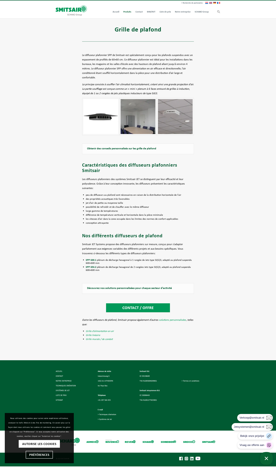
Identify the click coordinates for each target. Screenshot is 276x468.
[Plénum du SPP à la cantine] (175, 116)
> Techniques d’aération (107, 414)
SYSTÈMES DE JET (63, 390)
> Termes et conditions (190, 381)
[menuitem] (191, 3)
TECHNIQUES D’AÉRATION (66, 386)
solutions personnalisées (172, 320)
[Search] (213, 11)
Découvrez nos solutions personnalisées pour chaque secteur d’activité (129, 288)
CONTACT (59, 376)
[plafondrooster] (100, 116)
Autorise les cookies (39, 444)
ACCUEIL (59, 371)
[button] (217, 11)
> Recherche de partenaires (192, 3)
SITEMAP (59, 400)
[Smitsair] (71, 10)
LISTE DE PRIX (61, 395)
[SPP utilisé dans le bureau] (138, 116)
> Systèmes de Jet (105, 419)
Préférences (39, 455)
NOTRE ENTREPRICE (64, 381)
